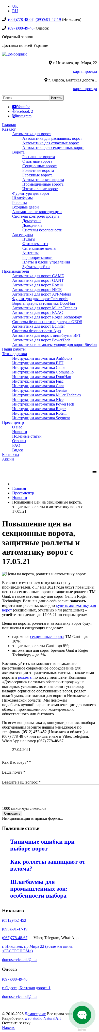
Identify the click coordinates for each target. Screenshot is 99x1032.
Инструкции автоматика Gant (38, 386)
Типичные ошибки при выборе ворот (42, 845)
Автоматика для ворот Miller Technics (44, 308)
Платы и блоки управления (46, 262)
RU (15, 11)
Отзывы (19, 441)
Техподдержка (14, 354)
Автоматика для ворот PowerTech (41, 340)
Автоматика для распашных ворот (52, 138)
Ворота (18, 152)
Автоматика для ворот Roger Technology (47, 317)
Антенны (30, 253)
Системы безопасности (42, 230)
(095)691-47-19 (14, 929)
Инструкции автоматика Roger (39, 409)
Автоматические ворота (43, 179)
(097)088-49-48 (21, 28)
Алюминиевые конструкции (37, 212)
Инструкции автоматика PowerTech (43, 404)
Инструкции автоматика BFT (37, 363)
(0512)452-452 (14, 920)
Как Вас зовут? (16, 762)
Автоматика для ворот (31, 134)
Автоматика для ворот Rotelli (37, 285)
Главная (9, 124)
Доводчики (32, 225)
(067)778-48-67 (14, 938)
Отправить (12, 813)
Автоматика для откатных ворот (50, 143)
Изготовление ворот (40, 189)
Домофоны (31, 221)
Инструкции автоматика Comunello (43, 372)
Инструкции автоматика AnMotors (42, 358)
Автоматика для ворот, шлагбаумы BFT (46, 335)
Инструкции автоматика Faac (37, 381)
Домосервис (35, 1014)
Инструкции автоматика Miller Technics (46, 395)
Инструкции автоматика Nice (37, 399)
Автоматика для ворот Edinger (38, 326)
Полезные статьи (27, 436)
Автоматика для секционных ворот (53, 147)
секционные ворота (47, 636)
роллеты (25, 677)
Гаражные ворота (37, 175)
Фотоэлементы (35, 244)
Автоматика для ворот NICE (37, 289)
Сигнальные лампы (39, 248)
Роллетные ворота (38, 170)
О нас (17, 427)
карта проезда (85, 71)
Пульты (28, 239)
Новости (19, 431)
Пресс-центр (13, 422)
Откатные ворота (37, 161)
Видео (17, 450)
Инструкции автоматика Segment (41, 418)
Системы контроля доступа (35, 216)
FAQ (16, 445)
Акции (8, 459)
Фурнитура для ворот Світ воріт (40, 299)
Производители (15, 271)
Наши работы (14, 349)
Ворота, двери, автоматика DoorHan (43, 303)
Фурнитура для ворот (31, 193)
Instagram (23, 116)
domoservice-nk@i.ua (19, 959)
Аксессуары (22, 234)
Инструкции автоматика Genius (39, 390)
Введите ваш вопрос (21, 782)
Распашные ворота (38, 157)
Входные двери (25, 207)
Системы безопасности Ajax (36, 331)
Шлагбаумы (22, 198)
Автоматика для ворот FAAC (37, 312)
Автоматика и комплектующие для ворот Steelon (54, 344)
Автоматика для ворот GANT (38, 280)
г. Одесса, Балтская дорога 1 (26, 988)
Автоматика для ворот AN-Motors (41, 294)
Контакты (10, 454)
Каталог (9, 129)
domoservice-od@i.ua (19, 996)
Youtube (23, 107)
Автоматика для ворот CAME (38, 276)
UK (15, 6)
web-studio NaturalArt (43, 1018)
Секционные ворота (39, 166)
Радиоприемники (37, 257)
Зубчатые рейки (36, 266)
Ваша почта (13, 772)
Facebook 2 (23, 111)
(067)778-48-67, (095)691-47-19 (34, 19)
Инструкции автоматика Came (38, 367)
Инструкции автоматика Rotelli (39, 413)
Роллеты (19, 202)
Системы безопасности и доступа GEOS (47, 321)
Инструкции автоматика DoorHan (41, 376)
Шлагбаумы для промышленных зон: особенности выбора (39, 888)
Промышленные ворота (42, 184)
